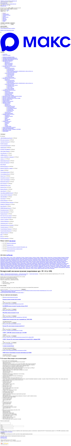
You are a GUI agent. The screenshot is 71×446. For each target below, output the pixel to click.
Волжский (27, 259)
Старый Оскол (58, 266)
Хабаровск (56, 267)
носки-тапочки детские (9, 95)
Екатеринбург (14, 260)
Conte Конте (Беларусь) (4, 141)
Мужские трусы (8, 105)
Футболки (7, 117)
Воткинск (47, 259)
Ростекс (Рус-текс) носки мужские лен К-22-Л (13, 326)
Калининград (3, 261)
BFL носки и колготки (4, 139)
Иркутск (53, 260)
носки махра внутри (11, 69)
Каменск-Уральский (13, 261)
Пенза (65, 264)
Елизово (21, 260)
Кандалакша (19, 261)
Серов (32, 266)
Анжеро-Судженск (28, 257)
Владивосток (2, 259)
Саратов (15, 266)
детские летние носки (9, 93)
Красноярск (13, 262)
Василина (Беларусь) (4, 166)
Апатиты (34, 257)
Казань (64, 260)
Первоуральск (3, 265)
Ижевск (47, 260)
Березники (18, 258)
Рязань (65, 265)
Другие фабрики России (5, 174)
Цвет (4, 281)
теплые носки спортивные (12, 72)
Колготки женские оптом (7, 99)
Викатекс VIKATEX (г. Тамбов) (6, 168)
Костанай (58, 261)
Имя (1, 425)
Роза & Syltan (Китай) (4, 211)
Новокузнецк (65, 263)
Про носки (5, 19)
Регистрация (2, 2)
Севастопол (22, 266)
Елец (18, 260)
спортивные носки (10, 74)
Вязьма (54, 259)
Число (1, 428)
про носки (12, 241)
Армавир (41, 257)
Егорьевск (7, 260)
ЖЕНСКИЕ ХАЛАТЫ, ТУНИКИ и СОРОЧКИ (12, 129)
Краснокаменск (8, 262)
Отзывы (4, 16)
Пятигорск (43, 265)
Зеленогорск (30, 260)
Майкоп (47, 262)
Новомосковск (3, 264)
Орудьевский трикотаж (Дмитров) (6, 202)
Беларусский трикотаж (4, 162)
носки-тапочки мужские (9, 77)
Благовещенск (30, 258)
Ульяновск (40, 267)
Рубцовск (57, 265)
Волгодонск (22, 259)
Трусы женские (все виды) (10, 106)
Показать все (7, 62)
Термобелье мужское (9, 116)
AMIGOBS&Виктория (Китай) (6, 138)
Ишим (56, 260)
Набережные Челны (4, 263)
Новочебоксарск (21, 264)
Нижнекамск (46, 263)
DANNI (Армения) (4, 143)
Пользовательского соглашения (6, 431)
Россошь (47, 265)
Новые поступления (6, 55)
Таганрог (10, 267)
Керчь (27, 261)
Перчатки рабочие (6, 100)
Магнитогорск (42, 262)
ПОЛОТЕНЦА (5, 131)
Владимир (13, 259)
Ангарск (22, 257)
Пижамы (6, 120)
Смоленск (46, 266)
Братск (39, 258)
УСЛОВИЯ (2, 23)
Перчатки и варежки (6, 102)
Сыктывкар (6, 267)
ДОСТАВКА (7, 23)
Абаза (1, 257)
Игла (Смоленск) (3, 183)
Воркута (39, 259)
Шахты (17, 268)
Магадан (37, 262)
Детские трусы (7, 112)
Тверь (17, 267)
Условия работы (6, 14)
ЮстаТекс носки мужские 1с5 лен (11, 312)
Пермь (7, 265)
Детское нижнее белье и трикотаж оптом (14, 248)
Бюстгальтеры (7, 119)
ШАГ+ (1, 234)
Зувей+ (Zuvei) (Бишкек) (5, 179)
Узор (3, 283)
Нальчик (10, 263)
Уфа (50, 267)
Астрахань (55, 257)
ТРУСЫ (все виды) (7, 103)
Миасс (55, 262)
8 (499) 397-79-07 (5, 4)
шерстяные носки (10, 70)
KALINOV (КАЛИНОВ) (5, 149)
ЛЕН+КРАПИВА (3, 196)
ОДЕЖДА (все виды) (7, 121)
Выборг (51, 259)
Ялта (49, 268)
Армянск (45, 257)
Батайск (5, 258)
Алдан (11, 257)
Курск (24, 262)
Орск (63, 264)
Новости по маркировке (11, 243)
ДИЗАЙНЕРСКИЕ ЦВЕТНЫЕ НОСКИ (10, 59)
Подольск (31, 265)
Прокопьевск (35, 265)
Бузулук (49, 258)
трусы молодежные (10, 107)
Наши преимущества (11, 250)
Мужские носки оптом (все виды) (9, 66)
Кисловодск (34, 261)
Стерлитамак (63, 266)
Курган (21, 262)
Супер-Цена (5, 54)
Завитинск (25, 260)
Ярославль (52, 268)
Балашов (67, 257)
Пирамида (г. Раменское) (5, 204)
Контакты (4, 20)
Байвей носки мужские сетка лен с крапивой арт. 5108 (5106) (17, 319)
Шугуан (1, 236)
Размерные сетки (10, 245)
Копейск (51, 261)
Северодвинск (28, 266)
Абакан (4, 257)
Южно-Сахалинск (41, 268)
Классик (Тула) (3, 187)
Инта (50, 260)
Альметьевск (18, 257)
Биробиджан (25, 258)
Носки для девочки (8, 65)
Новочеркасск (27, 264)
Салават (68, 265)
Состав (4, 282)
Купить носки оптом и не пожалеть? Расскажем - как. (17, 246)
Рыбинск (61, 265)
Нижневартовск (41, 263)
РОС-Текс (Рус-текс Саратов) (6, 215)
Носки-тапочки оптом (7, 130)
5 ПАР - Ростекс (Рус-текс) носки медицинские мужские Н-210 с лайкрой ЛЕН (21, 339)
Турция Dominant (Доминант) (6, 228)
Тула (29, 267)
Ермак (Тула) (2, 175)
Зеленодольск (35, 260)
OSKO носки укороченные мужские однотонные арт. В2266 (17, 352)
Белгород (9, 258)
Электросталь (28, 268)
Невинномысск (24, 263)
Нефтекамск (29, 263)
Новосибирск (14, 264)
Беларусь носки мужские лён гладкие (12, 299)
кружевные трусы (10, 110)
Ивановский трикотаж (4, 181)
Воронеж (43, 259)
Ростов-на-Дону (52, 265)
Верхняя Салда (65, 258)
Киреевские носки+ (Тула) (5, 185)
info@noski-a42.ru (3, 437)
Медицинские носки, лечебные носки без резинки (12, 96)
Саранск (12, 266)
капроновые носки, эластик (12, 85)
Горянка (1, 170)
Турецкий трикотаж (4, 227)
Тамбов (14, 267)
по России (9, 255)
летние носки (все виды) (9, 73)
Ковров (38, 261)
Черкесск (11, 268)
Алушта (13, 257)
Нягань (39, 264)
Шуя (24, 268)
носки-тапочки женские (9, 89)
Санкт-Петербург (7, 266)
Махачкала (51, 262)
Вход (6, 2)
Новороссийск (9, 264)
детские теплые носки (9, 92)
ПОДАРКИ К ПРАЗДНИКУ (8, 60)
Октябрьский (44, 264)
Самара (1, 266)
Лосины (6, 125)
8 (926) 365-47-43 (13, 3)
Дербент (61, 259)
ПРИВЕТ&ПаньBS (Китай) (5, 208)
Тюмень (32, 267)
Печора (27, 265)
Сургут (68, 266)
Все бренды (3, 134)
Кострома (62, 261)
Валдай (52, 258)
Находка (18, 263)
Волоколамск (35, 259)
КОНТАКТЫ (13, 23)
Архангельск (50, 257)
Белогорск (13, 258)
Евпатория (2, 260)
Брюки (6, 124)
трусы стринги (10, 111)
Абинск (7, 257)
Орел (51, 264)
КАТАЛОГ (2, 52)
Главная (4, 13)
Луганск (30, 262)
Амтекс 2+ (2, 158)
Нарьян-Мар (14, 263)
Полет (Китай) (3, 206)
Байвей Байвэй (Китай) (4, 160)
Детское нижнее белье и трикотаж (9, 127)
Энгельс (35, 268)
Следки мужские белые (8, 345)
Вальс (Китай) (3, 164)
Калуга (7, 261)
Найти (12, 24)
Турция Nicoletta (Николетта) (5, 230)
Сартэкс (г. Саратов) (4, 219)
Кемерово (24, 261)
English (4, 21)
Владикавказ (8, 259)
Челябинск (2, 268)
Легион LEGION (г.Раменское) (6, 194)
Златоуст (40, 260)
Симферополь (40, 266)
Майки (6, 118)
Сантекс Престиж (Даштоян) (5, 217)
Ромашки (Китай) (3, 213)
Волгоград (17, 259)
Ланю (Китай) (3, 191)
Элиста (32, 268)
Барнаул (1, 258)
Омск (48, 264)
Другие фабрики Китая (4, 172)
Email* (1, 426)
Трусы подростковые (9, 113)
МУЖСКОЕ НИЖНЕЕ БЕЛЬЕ (8, 57)
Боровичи (36, 258)
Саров (19, 266)
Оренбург (54, 264)
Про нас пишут (5, 17)
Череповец (7, 268)
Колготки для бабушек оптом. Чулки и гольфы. (11, 98)
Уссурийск (47, 267)
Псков (40, 265)
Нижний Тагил (60, 263)
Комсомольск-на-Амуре (44, 261)
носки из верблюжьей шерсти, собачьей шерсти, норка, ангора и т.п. (20, 71)
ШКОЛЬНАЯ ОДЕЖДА (8, 61)
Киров (30, 261)
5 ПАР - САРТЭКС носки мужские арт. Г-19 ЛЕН (15, 332)
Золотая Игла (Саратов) (4, 177)
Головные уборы (8, 126)
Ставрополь (52, 266)
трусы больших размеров (12, 108)
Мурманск (64, 262)
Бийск (21, 258)
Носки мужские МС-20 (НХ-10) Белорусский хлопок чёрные (12, 292)
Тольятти (20, 267)
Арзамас (37, 257)
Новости (4, 18)
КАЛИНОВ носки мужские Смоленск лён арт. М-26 (15, 306)
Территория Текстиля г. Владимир (6, 225)
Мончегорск (59, 262)
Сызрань (2, 267)
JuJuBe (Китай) (3, 147)
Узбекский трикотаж (4, 232)
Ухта (53, 267)
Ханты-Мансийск (62, 267)
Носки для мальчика (9, 64)
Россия (7, 9)
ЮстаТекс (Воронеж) (4, 238)
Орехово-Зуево (59, 264)
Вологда (30, 259)
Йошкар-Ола (60, 260)
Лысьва (34, 262)
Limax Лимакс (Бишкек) (5, 151)
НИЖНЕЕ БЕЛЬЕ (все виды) (8, 114)
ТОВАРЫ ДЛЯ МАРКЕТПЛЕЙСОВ (10, 58)
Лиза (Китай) (2, 198)
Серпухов (36, 266)
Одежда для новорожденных (8, 128)
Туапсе (26, 267)
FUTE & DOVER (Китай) (5, 145)
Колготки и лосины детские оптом (9, 97)
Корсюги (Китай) (3, 189)
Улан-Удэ (35, 267)
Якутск (46, 268)
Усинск (43, 267)
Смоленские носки (4, 223)
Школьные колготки (9, 63)
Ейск (10, 260)
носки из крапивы (10, 75)
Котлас (66, 261)
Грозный (58, 259)
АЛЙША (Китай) (3, 155)
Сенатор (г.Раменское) (4, 221)
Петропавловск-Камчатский (20, 265)
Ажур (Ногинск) (3, 153)
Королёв (54, 261)
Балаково (59, 257)
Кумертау (18, 262)
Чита (14, 268)
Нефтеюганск (34, 263)
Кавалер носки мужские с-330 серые (8, 291)
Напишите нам (3, 5)
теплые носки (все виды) (9, 68)
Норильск (32, 264)
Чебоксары (68, 267)
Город (1, 427)
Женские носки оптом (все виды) (9, 78)
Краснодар (2, 262)
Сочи (49, 266)
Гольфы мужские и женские (8, 101)
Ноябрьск (36, 264)
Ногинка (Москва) (3, 200)
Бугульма (46, 258)
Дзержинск (66, 259)
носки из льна (9, 76)
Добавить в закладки (4, 0)
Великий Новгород (58, 258)
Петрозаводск (11, 265)
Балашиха (63, 257)
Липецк (27, 262)
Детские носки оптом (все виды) (9, 90)
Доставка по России (6, 15)
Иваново (43, 260)
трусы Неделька (10, 109)
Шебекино (21, 268)
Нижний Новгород (53, 263)
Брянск (42, 258)
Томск (24, 267)
